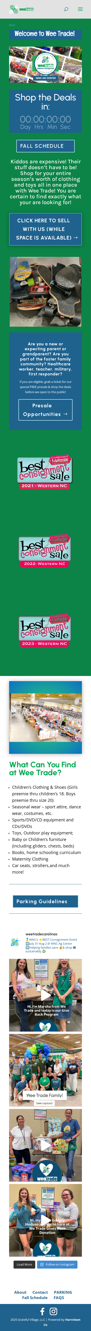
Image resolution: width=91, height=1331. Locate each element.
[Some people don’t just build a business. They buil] (45, 1070)
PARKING (63, 1292)
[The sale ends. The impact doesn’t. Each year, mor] (45, 995)
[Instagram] (53, 1311)
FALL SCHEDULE (42, 146)
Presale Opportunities (42, 409)
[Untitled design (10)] (45, 325)
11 (63, 320)
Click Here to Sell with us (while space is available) (44, 229)
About (20, 1292)
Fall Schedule (35, 1297)
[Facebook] (42, 1311)
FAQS (59, 1297)
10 (59, 320)
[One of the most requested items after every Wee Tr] (45, 1220)
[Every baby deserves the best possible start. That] (45, 1145)
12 (67, 320)
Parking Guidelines (42, 901)
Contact (40, 1292)
